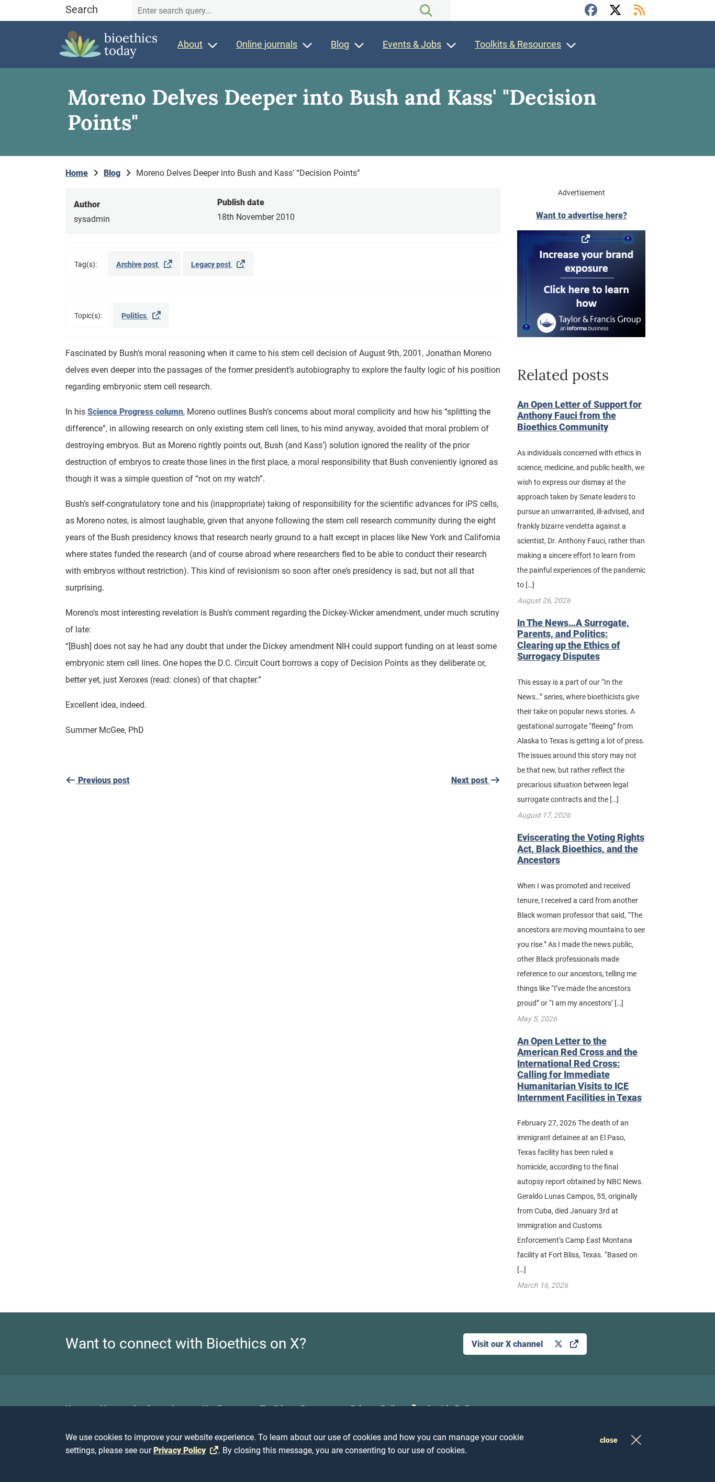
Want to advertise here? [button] (581, 215)
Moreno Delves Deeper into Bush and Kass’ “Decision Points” (248, 173)
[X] (617, 10)
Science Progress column (135, 412)
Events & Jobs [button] (412, 44)
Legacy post (211, 264)
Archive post (138, 264)
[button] (581, 283)
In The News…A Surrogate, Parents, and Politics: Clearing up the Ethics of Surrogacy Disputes (573, 639)
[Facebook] (592, 10)
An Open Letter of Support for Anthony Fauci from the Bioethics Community (579, 415)
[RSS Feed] (639, 10)
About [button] (190, 44)
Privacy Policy (179, 1450)
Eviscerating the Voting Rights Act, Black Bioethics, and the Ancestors (580, 848)
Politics (134, 315)
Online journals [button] (266, 44)
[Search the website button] (426, 10)
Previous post (103, 780)
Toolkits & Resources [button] (518, 44)
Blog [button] (340, 44)
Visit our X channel (508, 1344)
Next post (470, 780)
